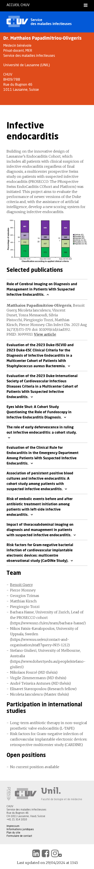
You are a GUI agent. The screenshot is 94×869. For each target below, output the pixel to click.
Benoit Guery (21, 584)
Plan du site (13, 832)
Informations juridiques (20, 829)
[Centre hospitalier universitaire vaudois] (26, 793)
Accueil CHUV (18, 5)
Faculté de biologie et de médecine (61, 799)
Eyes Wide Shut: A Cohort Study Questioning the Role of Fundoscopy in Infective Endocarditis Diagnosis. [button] (39, 412)
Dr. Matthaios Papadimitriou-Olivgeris (42, 38)
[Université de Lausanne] (61, 790)
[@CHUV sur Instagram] (55, 853)
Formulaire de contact (19, 836)
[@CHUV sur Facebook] (45, 853)
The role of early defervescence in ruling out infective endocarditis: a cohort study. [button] (42, 430)
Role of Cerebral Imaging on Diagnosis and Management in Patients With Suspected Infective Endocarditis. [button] (42, 289)
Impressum (13, 826)
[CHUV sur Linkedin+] (36, 853)
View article (45, 334)
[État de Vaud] (8, 793)
